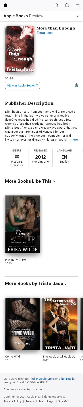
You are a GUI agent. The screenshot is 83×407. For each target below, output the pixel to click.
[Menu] (77, 5)
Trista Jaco (45, 33)
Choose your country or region (23, 389)
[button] (56, 5)
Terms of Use (34, 401)
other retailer (67, 378)
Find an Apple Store (42, 378)
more (74, 139)
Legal (50, 401)
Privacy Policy (12, 401)
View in (21, 85)
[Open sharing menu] (76, 85)
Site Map (63, 401)
